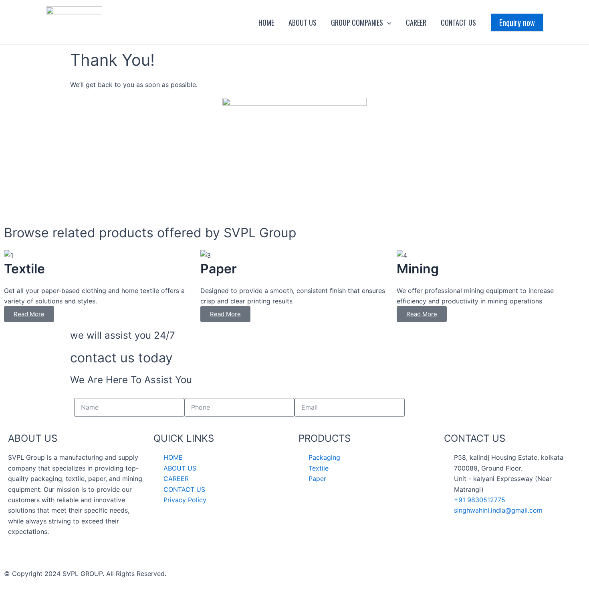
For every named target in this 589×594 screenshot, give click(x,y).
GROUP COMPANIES (357, 22)
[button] (387, 22)
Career (416, 22)
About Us (302, 22)
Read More (29, 314)
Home (266, 22)
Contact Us (458, 22)
